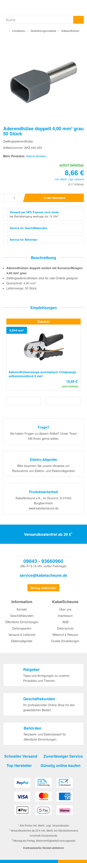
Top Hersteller (19, 765)
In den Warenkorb (54, 198)
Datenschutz (65, 628)
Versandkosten (60, 825)
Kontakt (22, 609)
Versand (79, 179)
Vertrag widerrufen (43, 588)
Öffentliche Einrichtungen (21, 622)
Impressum (65, 615)
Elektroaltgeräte (21, 641)
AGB (65, 622)
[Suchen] (78, 20)
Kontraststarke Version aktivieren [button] (43, 848)
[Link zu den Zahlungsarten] (43, 798)
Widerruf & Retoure (65, 634)
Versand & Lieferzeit (21, 634)
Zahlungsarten (21, 628)
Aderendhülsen (36, 156)
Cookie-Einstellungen (65, 641)
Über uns (65, 609)
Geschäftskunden (22, 615)
